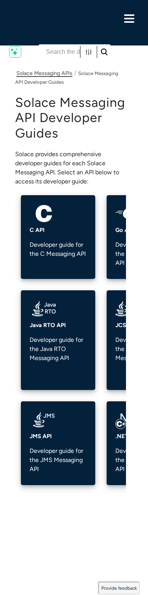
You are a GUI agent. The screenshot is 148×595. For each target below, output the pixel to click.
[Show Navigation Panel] (129, 18)
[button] (88, 52)
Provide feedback (119, 588)
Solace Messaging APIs (44, 73)
